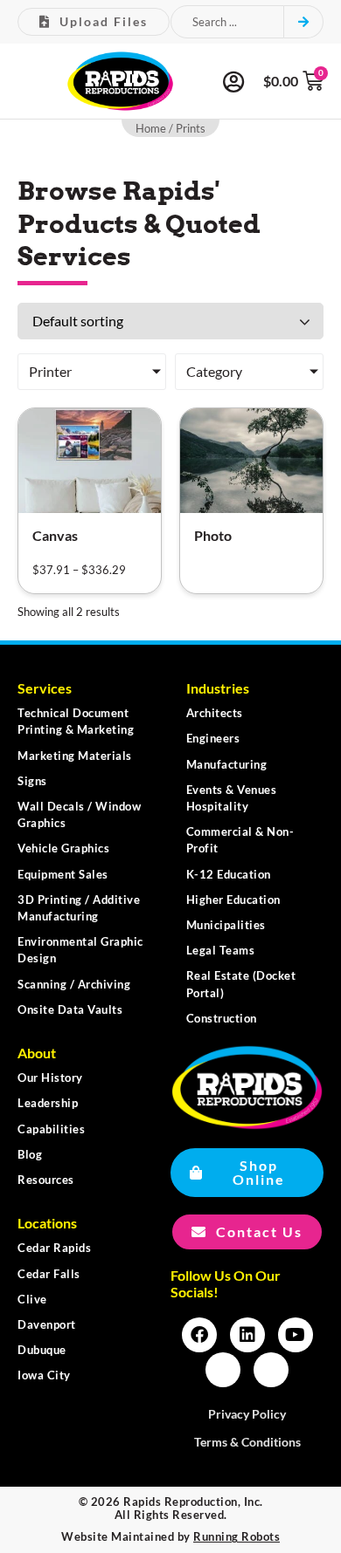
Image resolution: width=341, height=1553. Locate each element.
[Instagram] (222, 1369)
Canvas (55, 535)
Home (151, 128)
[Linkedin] (247, 1334)
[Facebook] (199, 1334)
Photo (213, 535)
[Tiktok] (271, 1369)
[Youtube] (295, 1334)
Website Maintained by (170, 1536)
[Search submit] (304, 21)
